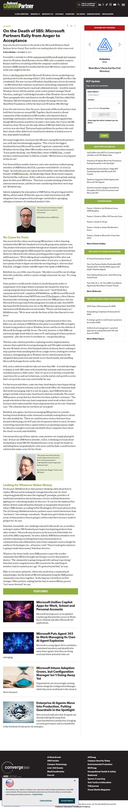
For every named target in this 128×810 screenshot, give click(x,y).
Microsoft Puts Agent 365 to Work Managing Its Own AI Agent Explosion (55, 637)
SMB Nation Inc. (21, 174)
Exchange (59, 14)
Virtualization (107, 14)
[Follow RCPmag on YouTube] (114, 5)
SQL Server (80, 14)
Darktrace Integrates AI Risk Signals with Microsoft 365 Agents (103, 181)
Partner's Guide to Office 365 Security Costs (104, 216)
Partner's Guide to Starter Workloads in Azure (102, 229)
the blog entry (17, 75)
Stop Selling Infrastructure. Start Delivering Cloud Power (104, 276)
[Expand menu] (123, 5)
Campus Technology (57, 764)
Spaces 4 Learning (96, 779)
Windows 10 (35, 14)
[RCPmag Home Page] (18, 6)
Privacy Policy (105, 108)
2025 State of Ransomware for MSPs (101, 306)
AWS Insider (53, 761)
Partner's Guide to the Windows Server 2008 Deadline (102, 209)
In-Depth (7, 26)
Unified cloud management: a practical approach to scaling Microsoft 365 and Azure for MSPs (102, 330)
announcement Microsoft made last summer (54, 57)
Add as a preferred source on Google (88, 4)
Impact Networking (105, 55)
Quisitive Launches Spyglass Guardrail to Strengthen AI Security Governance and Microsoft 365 (103, 190)
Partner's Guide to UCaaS (97, 222)
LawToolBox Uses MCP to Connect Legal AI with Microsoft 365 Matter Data (104, 154)
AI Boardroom (54, 757)
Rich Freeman (10, 52)
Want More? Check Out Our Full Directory (104, 69)
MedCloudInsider (55, 772)
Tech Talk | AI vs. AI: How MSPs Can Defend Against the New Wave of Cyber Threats (104, 284)
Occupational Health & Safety (102, 772)
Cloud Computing (21, 14)
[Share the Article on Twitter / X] (74, 25)
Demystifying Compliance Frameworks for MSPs (103, 313)
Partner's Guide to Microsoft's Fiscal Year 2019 (103, 237)
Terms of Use (86, 804)
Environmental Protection (100, 764)
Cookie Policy (37, 794)
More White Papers (95, 339)
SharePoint (70, 14)
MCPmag (92, 768)
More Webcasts (94, 291)
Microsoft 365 (47, 14)
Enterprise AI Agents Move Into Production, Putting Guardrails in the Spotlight (55, 707)
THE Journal (93, 786)
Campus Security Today (99, 761)
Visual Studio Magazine (99, 790)
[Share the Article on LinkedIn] (70, 25)
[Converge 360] (15, 768)
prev (89, 44)
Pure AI (50, 775)
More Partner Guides (96, 244)
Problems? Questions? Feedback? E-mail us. (72, 807)
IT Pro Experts (53, 296)
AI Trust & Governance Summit (99, 259)
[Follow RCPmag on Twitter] (103, 5)
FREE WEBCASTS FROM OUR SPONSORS (105, 252)
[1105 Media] (11, 777)
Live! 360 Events (55, 768)
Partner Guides (105, 201)
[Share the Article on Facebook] (67, 25)
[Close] (75, 780)
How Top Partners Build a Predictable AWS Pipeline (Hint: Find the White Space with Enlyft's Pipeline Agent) (104, 267)
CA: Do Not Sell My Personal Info (104, 804)
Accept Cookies (67, 801)
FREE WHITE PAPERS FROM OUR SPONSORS (104, 299)
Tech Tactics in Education (99, 783)
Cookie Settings (46, 801)
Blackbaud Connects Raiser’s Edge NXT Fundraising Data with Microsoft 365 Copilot (102, 171)
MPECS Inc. (57, 153)
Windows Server (93, 14)
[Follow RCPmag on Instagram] (110, 5)
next (119, 44)
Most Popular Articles (104, 147)
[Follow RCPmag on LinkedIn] (99, 5)
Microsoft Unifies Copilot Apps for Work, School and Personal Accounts (55, 606)
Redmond (92, 775)
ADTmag (92, 757)
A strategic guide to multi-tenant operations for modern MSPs (104, 321)
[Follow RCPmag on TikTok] (107, 5)
